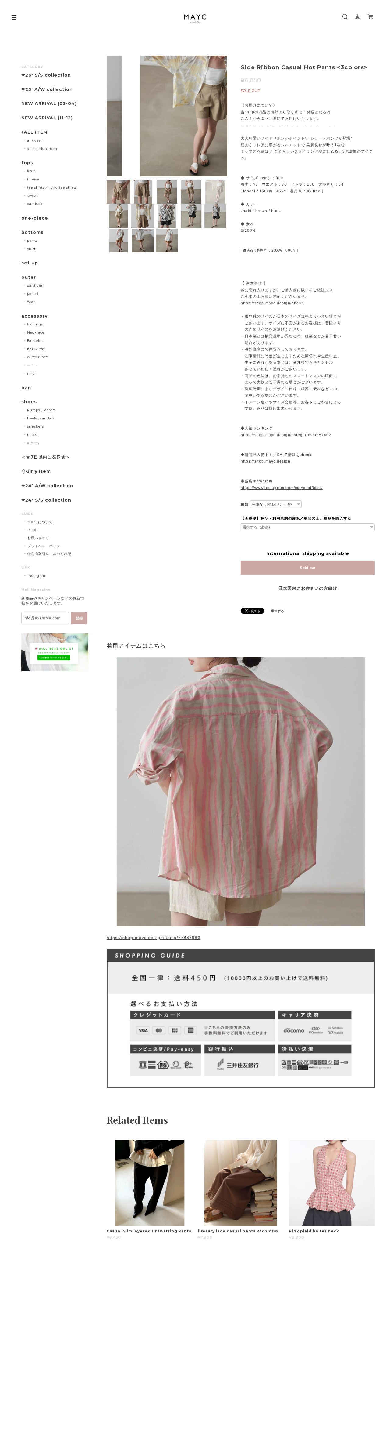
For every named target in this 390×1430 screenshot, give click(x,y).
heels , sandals (41, 418)
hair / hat (36, 349)
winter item (38, 357)
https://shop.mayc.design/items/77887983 (153, 937)
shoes (29, 402)
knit (31, 171)
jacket (33, 294)
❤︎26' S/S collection (46, 75)
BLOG (32, 530)
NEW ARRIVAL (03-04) (49, 103)
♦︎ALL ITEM (34, 132)
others (33, 443)
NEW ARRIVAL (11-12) (47, 118)
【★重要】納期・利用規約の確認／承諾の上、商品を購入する (296, 518)
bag (26, 387)
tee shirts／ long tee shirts (52, 187)
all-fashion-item (42, 149)
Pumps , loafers (41, 410)
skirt (31, 249)
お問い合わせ (38, 538)
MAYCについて (40, 522)
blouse (33, 179)
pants (32, 240)
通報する (277, 611)
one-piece (34, 218)
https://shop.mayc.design (265, 461)
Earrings (35, 324)
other (32, 365)
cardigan (35, 285)
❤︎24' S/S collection (46, 500)
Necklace (35, 332)
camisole (35, 203)
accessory (34, 316)
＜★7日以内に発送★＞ (45, 457)
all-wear (34, 140)
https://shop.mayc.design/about (272, 303)
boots (32, 435)
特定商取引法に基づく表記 (49, 554)
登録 (79, 618)
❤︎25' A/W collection (47, 89)
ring (31, 373)
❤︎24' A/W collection (47, 485)
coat (31, 302)
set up (29, 263)
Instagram (37, 576)
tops (27, 162)
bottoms (32, 232)
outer (28, 277)
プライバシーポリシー (45, 546)
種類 (245, 504)
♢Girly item (36, 471)
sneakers (35, 426)
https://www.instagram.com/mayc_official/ (282, 488)
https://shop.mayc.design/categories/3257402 (286, 435)
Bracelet (35, 341)
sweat (32, 196)
